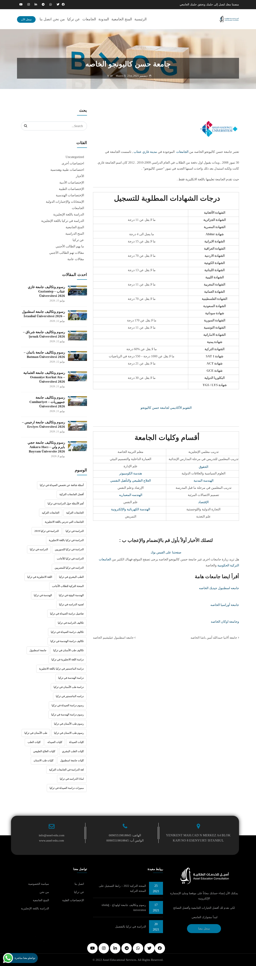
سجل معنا (204, 928)
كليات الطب (34, 742)
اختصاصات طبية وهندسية (67, 169)
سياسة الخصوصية (38, 883)
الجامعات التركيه (50, 512)
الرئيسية (140, 19)
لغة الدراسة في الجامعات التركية (66, 769)
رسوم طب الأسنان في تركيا (69, 723)
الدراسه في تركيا (39, 549)
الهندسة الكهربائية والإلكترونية (130, 509)
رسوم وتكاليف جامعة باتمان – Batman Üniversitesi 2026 (44, 355)
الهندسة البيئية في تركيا (71, 595)
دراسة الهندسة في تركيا (71, 677)
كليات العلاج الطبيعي (44, 751)
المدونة (103, 19)
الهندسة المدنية (203, 480)
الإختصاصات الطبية (71, 189)
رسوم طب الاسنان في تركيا (69, 732)
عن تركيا (73, 19)
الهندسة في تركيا (43, 595)
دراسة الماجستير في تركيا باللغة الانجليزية (61, 668)
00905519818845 (120, 835)
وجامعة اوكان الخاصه (225, 621)
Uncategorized (75, 157)
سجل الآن (26, 19)
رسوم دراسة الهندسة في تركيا (67, 714)
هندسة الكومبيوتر (130, 473)
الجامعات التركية (75, 512)
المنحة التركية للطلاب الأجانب (68, 586)
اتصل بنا (46, 19)
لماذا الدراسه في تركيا (72, 778)
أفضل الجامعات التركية (71, 494)
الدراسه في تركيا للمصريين (69, 567)
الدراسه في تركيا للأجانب (70, 558)
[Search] (25, 125)
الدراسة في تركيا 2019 (46, 530)
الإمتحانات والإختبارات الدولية (65, 201)
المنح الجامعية (121, 19)
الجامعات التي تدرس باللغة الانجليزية (64, 521)
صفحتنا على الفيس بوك (166, 552)
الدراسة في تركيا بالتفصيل (130, 926)
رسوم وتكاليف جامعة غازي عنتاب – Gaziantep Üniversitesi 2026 (46, 291)
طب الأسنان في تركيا (35, 732)
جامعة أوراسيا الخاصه (224, 604)
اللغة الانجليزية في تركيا (39, 576)
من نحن (59, 19)
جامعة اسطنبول (37, 650)
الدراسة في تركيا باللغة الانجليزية (66, 540)
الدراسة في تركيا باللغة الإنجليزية (62, 220)
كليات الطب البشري (73, 751)
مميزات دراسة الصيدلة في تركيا (67, 787)
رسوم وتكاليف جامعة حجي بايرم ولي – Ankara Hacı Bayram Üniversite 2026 (46, 447)
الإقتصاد (203, 502)
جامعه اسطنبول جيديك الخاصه (219, 588)
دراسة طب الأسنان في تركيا (69, 686)
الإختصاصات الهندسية (70, 195)
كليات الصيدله (54, 742)
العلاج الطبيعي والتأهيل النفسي (130, 480)
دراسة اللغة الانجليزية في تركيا (67, 659)
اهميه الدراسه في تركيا (71, 604)
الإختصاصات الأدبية (71, 182)
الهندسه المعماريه (130, 495)
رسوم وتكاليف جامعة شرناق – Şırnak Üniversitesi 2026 (44, 334)
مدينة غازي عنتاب (145, 151)
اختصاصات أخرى (73, 163)
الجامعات (89, 19)
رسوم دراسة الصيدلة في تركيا (68, 705)
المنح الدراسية (74, 233)
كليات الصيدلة (76, 742)
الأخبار (80, 176)
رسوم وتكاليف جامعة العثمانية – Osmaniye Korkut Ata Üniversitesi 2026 (44, 377)
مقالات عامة (75, 259)
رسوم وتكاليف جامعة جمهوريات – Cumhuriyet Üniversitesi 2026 (47, 402)
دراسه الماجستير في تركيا (70, 696)
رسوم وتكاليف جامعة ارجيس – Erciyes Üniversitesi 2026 (43, 424)
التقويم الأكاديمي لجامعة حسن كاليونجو (166, 407)
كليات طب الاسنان (43, 760)
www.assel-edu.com (51, 840)
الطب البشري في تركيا (71, 576)
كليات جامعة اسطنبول (72, 760)
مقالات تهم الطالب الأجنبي (66, 252)
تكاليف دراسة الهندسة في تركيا (67, 641)
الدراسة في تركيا (75, 530)
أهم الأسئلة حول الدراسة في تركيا (66, 503)
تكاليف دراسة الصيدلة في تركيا (67, 631)
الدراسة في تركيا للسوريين (69, 549)
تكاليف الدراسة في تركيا (71, 622)
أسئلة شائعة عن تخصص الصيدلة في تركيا (62, 485)
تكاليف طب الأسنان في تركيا (68, 650)
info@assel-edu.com (51, 835)
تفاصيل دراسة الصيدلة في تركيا (67, 613)
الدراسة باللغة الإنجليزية (68, 214)
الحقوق (203, 466)
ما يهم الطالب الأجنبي (70, 246)
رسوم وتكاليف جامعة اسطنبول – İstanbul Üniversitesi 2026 (43, 314)
